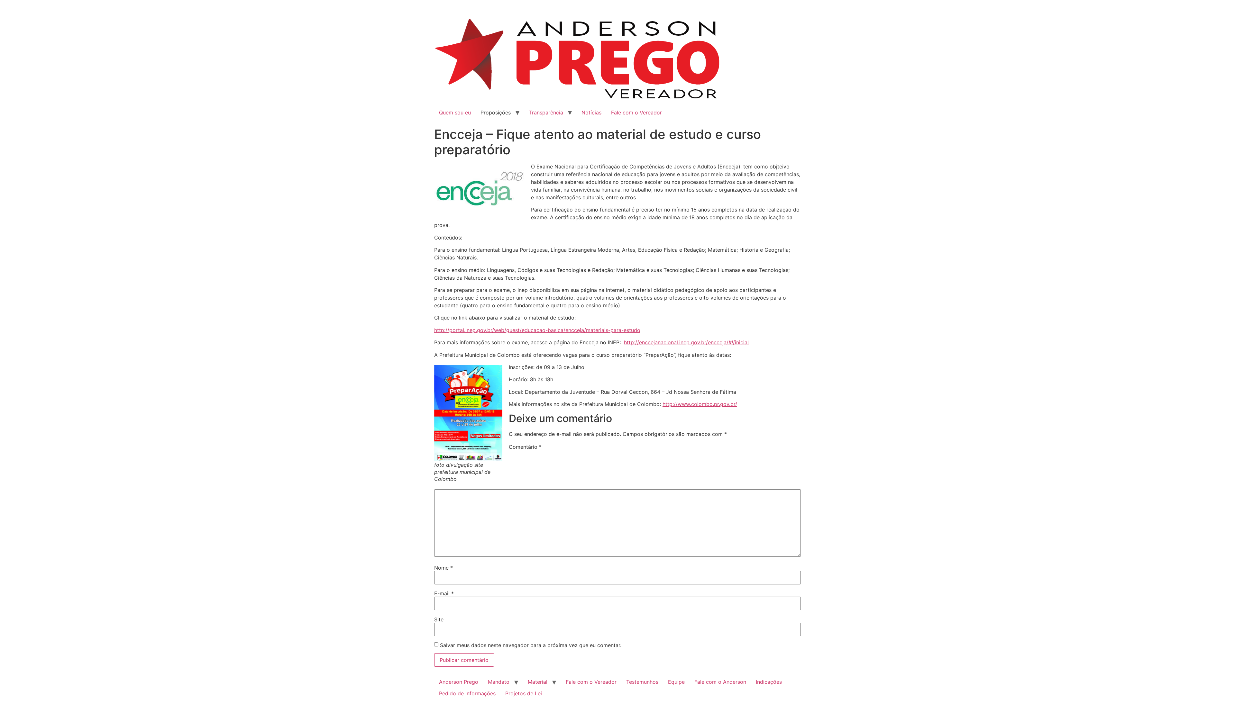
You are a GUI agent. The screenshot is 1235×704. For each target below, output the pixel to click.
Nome (443, 567)
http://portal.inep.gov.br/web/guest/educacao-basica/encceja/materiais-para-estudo (537, 330)
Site (439, 619)
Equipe (676, 682)
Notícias (591, 112)
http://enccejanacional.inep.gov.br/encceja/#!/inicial (686, 342)
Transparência (546, 112)
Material (537, 682)
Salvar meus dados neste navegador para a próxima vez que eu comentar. (530, 645)
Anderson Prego (458, 682)
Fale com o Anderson (720, 682)
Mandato (498, 682)
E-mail (444, 593)
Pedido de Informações (467, 693)
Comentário (525, 446)
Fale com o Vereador (636, 112)
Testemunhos (642, 682)
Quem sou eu (455, 112)
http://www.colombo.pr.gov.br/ (700, 404)
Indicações (769, 682)
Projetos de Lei (523, 693)
